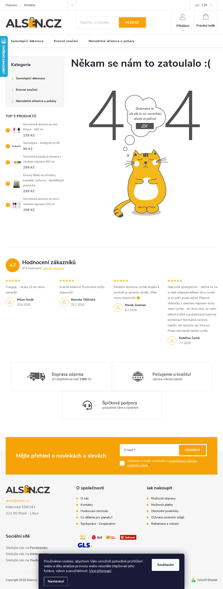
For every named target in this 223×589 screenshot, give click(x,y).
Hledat (132, 22)
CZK (204, 5)
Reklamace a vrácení (165, 524)
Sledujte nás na (26, 547)
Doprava (11, 5)
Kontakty (29, 5)
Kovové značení (26, 90)
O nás (85, 498)
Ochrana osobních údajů (167, 517)
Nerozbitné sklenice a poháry (36, 101)
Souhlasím (165, 564)
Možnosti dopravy (163, 498)
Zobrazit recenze (53, 268)
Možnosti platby (162, 505)
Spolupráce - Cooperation (98, 524)
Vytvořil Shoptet (207, 580)
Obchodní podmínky (165, 511)
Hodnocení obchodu (94, 511)
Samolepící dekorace (30, 78)
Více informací (100, 571)
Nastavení (56, 581)
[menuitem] (27, 41)
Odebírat (192, 450)
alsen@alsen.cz (17, 500)
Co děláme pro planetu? (96, 517)
